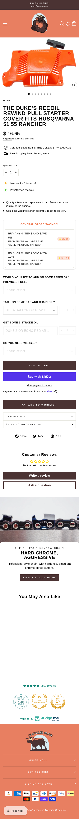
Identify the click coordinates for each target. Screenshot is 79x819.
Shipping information (23, 424)
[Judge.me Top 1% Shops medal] (47, 701)
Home (6, 100)
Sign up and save (38, 784)
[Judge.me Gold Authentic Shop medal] (29, 701)
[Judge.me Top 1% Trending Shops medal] (66, 701)
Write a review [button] (39, 475)
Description (16, 416)
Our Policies (38, 772)
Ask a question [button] (39, 485)
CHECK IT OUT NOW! (39, 577)
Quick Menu (38, 760)
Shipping (7, 138)
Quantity (10, 166)
